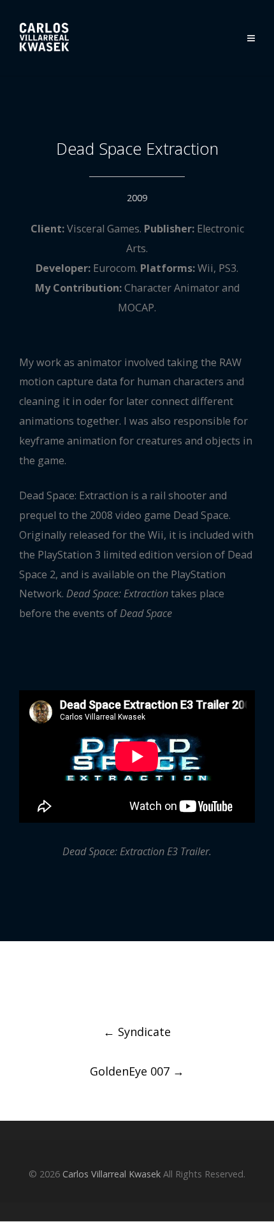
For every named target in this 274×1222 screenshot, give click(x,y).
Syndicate (137, 1031)
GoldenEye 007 (137, 1071)
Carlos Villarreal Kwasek (111, 1174)
